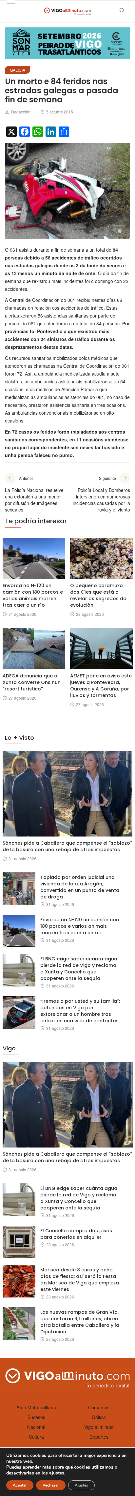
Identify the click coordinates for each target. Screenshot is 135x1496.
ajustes (56, 1473)
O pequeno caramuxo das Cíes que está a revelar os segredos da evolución (98, 595)
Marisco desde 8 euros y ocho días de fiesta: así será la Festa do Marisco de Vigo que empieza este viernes (79, 1279)
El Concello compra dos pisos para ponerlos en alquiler (76, 1233)
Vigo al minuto (99, 1427)
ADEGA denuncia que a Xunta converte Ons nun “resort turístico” (32, 682)
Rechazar (51, 1485)
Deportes (98, 1436)
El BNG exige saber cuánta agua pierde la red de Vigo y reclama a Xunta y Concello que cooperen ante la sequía (78, 968)
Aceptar (20, 1485)
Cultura (36, 1436)
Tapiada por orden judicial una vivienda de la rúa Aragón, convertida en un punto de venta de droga (79, 887)
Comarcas (98, 1407)
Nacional (36, 1427)
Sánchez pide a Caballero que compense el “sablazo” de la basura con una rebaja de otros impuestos (67, 846)
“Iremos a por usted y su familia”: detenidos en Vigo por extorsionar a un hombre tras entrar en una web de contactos (80, 1011)
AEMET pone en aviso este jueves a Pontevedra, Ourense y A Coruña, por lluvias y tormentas (101, 686)
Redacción (20, 111)
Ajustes (81, 1485)
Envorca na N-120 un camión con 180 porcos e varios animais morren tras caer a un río (33, 595)
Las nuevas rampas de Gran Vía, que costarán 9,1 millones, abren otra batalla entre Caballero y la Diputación (79, 1322)
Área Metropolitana (36, 1407)
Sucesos (36, 1417)
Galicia (17, 70)
